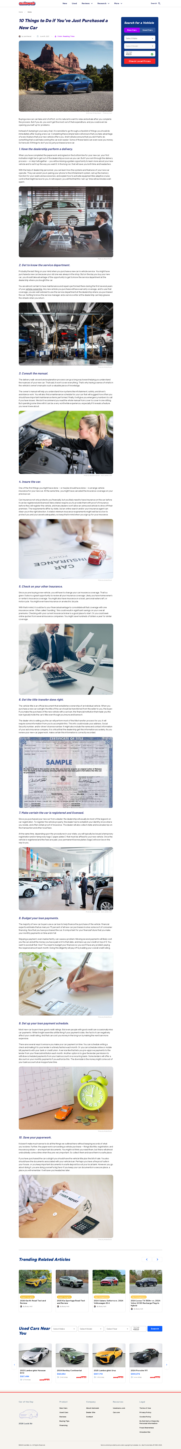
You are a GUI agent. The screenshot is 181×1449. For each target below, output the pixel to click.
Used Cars (147, 30)
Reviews (62, 1417)
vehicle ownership (34, 289)
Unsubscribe (145, 1432)
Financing (63, 1425)
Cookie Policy (145, 1417)
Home (21, 12)
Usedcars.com (119, 1408)
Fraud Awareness (147, 1428)
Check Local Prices (140, 61)
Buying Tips (64, 1421)
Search (155, 1328)
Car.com (116, 1412)
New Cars (132, 30)
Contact (89, 1417)
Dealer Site (90, 1412)
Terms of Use (145, 1408)
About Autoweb (92, 1408)
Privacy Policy (145, 1412)
